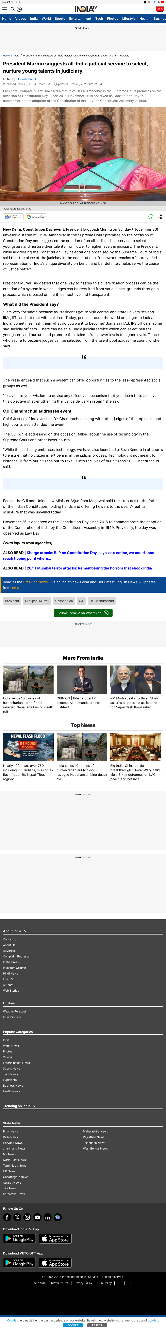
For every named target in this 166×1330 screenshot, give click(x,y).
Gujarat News (12, 1182)
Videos (20, 18)
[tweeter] (17, 1217)
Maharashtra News (95, 1131)
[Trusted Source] (36, 216)
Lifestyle (128, 18)
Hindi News (10, 973)
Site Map (40, 1283)
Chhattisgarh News (15, 1177)
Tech (99, 18)
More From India (83, 658)
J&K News (10, 1188)
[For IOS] (55, 1263)
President (12, 601)
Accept (73, 1325)
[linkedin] (48, 1217)
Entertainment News (16, 1062)
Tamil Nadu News (14, 1165)
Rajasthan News (93, 1137)
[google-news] (58, 1217)
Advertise (9, 950)
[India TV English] (86, 9)
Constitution (64, 601)
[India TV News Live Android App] (19, 1239)
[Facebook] (7, 1217)
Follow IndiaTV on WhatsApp (80, 613)
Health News (11, 1091)
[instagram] (27, 1217)
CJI (81, 601)
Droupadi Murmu (37, 601)
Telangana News (94, 1142)
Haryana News (12, 1142)
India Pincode (12, 1017)
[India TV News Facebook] (154, 2)
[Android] (149, 2)
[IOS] (145, 2)
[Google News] (13, 216)
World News (11, 1045)
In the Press (11, 962)
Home (6, 18)
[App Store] (55, 1239)
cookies (153, 1320)
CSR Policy (104, 1283)
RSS (129, 1283)
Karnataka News (14, 1194)
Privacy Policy (83, 1283)
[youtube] (37, 1217)
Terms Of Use (60, 1283)
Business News (13, 1085)
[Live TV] (160, 9)
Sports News (11, 1068)
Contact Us (10, 939)
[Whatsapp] (150, 216)
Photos (112, 18)
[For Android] (19, 1263)
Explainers (10, 1080)
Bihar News (10, 1131)
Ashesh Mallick (27, 79)
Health (144, 18)
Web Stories (11, 990)
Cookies (12, 1320)
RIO (119, 1283)
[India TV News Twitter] (158, 2)
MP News (9, 1154)
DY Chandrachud (102, 601)
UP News (9, 1171)
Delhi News (10, 1137)
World (46, 18)
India (34, 18)
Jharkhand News (14, 1148)
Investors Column (14, 967)
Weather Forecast (14, 1011)
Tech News (10, 1074)
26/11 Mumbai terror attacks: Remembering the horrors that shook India (89, 568)
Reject (97, 1325)
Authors (8, 984)
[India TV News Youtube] (162, 2)
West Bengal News (95, 1148)
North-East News (14, 1159)
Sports (60, 18)
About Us (9, 945)
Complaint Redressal (16, 956)
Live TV (8, 979)
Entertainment (80, 18)
